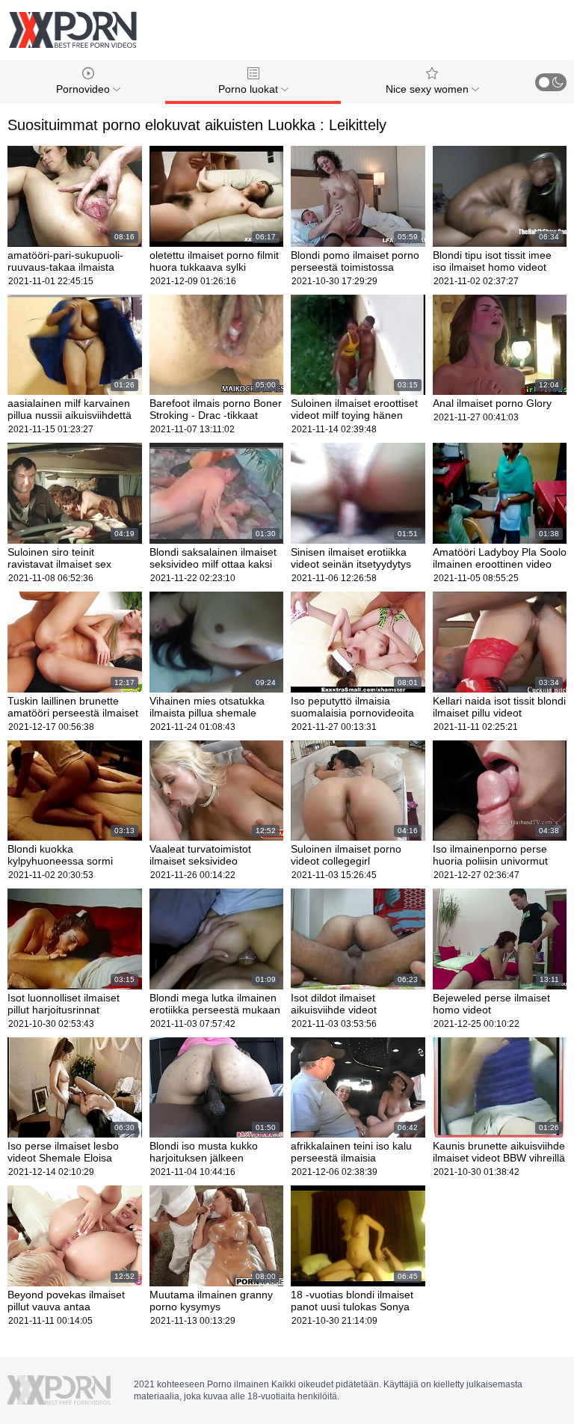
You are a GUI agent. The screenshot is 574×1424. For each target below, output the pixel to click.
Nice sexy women (429, 89)
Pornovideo (84, 89)
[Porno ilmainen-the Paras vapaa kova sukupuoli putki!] (72, 30)
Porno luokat (249, 89)
